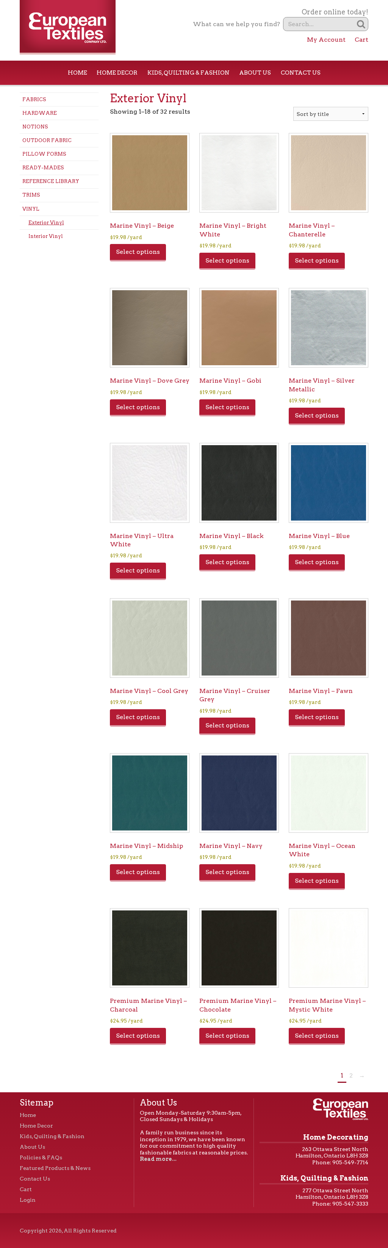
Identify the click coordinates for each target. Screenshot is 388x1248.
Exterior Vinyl (46, 222)
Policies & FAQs (41, 1157)
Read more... (158, 1159)
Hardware (39, 113)
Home (77, 72)
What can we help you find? (236, 24)
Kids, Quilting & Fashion (188, 72)
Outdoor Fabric (47, 140)
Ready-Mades (43, 167)
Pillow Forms (44, 154)
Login (28, 1200)
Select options (138, 251)
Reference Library (50, 181)
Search (361, 24)
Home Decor (117, 72)
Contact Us (301, 72)
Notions (35, 127)
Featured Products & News (55, 1168)
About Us (255, 72)
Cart (361, 39)
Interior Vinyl (45, 236)
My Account (326, 39)
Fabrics (34, 99)
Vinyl (30, 209)
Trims (31, 195)
